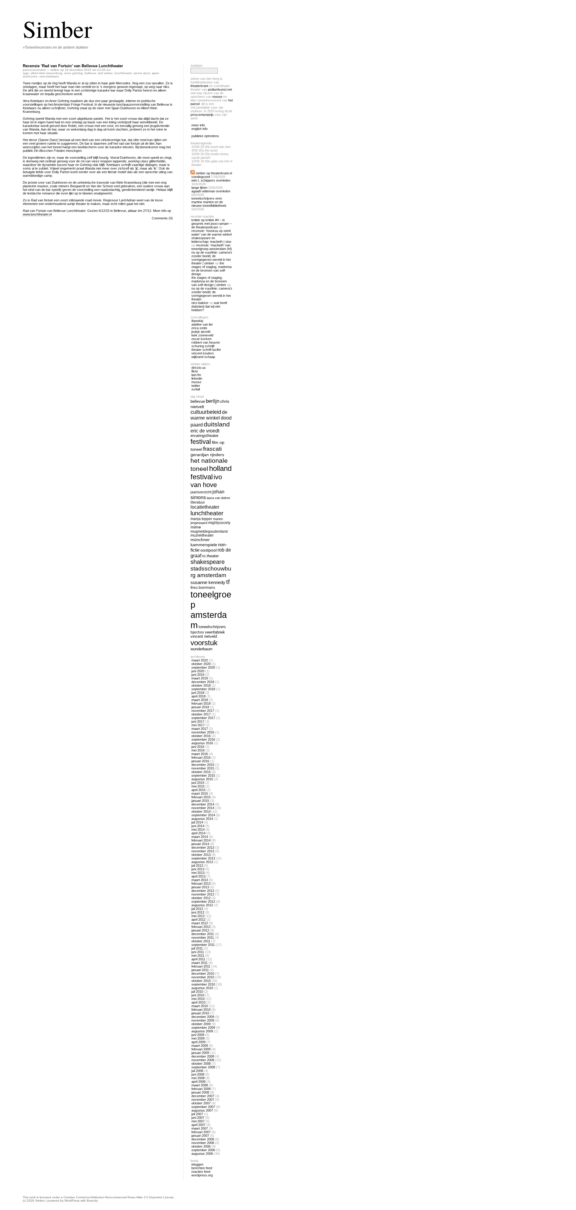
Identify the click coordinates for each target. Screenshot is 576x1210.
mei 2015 (198, 786)
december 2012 (202, 890)
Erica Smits (199, 328)
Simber (57, 28)
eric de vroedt (204, 430)
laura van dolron (218, 498)
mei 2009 (198, 1038)
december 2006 (202, 1139)
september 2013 (203, 858)
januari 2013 (200, 887)
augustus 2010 (202, 988)
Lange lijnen (199, 187)
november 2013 (202, 851)
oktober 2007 (201, 1103)
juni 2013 (197, 869)
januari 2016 (200, 761)
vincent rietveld (203, 636)
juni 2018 (197, 692)
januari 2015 (200, 800)
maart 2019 (199, 678)
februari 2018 (201, 703)
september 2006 (203, 1150)
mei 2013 (198, 872)
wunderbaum (201, 649)
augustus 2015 (202, 779)
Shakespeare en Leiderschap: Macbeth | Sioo (211, 239)
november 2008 (202, 1060)
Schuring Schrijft (202, 346)
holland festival (211, 472)
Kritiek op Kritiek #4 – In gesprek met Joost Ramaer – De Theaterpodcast (211, 223)
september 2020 (203, 667)
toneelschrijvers (212, 627)
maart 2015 (199, 793)
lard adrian (105, 73)
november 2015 (202, 768)
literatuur (197, 502)
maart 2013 (199, 880)
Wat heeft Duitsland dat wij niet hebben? (209, 306)
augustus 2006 (202, 1153)
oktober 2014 (201, 811)
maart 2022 (199, 660)
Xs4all (195, 389)
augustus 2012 (202, 905)
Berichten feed (201, 1168)
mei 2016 (198, 750)
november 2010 (202, 977)
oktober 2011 (200, 941)
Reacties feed (200, 1171)
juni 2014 (197, 826)
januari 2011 (200, 970)
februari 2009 (201, 1049)
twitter (195, 385)
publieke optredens (205, 136)
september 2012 (203, 901)
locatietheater (204, 507)
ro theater (210, 556)
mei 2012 (198, 916)
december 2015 (202, 764)
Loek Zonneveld (202, 335)
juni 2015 (197, 782)
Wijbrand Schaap (203, 357)
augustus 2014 (202, 818)
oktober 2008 (201, 1063)
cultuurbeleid (205, 412)
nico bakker (199, 303)
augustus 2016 (202, 743)
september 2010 (203, 984)
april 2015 (198, 790)
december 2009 (202, 1017)
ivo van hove (206, 481)
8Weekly (197, 321)
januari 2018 (200, 707)
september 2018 (203, 689)
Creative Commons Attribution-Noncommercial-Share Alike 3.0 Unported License (119, 1197)
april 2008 (198, 1081)
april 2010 (198, 1002)
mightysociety (219, 523)
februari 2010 (201, 1009)
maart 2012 (199, 923)
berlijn (212, 401)
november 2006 (202, 1143)
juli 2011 (197, 948)
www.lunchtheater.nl (37, 214)
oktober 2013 (201, 854)
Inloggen (197, 1164)
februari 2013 (201, 883)
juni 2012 (197, 912)
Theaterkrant (199, 86)
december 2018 (202, 682)
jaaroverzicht (201, 492)
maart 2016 (199, 754)
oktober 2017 (201, 714)
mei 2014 (198, 829)
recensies (39, 69)
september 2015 (203, 775)
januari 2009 (200, 1053)
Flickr (194, 371)
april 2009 (198, 1042)
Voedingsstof (200, 177)
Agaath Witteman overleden (210, 191)
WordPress (72, 1200)
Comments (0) (162, 218)
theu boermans (202, 587)
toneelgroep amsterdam (210, 609)
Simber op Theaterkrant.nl (214, 173)
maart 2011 (199, 963)
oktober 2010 (201, 981)
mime (195, 527)
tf (228, 582)
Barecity (92, 1200)
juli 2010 (197, 991)
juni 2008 (197, 1074)
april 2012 (198, 919)
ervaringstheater (204, 436)
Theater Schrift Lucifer (206, 349)
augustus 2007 (202, 1110)
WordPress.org (202, 1175)
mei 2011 (197, 955)
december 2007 (202, 1096)
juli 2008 (197, 1071)
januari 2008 (200, 1092)
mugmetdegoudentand (209, 531)
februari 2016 (201, 757)
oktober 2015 (201, 772)
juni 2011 (197, 952)
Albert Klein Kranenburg (46, 73)
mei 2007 (198, 1121)
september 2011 (203, 945)
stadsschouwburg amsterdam (210, 571)
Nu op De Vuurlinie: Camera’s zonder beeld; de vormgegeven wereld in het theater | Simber (211, 258)
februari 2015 (201, 797)
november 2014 (202, 808)
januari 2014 (200, 844)
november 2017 (202, 710)
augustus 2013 (202, 862)
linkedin (196, 378)
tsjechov (197, 632)
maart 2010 (199, 1006)
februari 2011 (200, 966)
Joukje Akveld (200, 331)
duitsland (217, 424)
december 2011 (202, 934)
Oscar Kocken (201, 339)
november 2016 (202, 732)
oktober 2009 (201, 1024)
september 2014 (203, 815)
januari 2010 (200, 1013)
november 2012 (202, 894)
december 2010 (202, 973)
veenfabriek (215, 632)
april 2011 (198, 959)
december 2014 (202, 804)
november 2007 (202, 1099)
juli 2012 (197, 909)
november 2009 (202, 1020)
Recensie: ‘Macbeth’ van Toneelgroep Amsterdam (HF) (211, 247)
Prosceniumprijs (202, 114)
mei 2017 (198, 725)
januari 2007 (200, 1135)
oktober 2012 (201, 898)
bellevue (90, 73)
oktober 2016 (201, 736)
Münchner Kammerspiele (203, 542)
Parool (27, 69)
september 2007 (203, 1107)
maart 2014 (199, 836)
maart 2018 (199, 700)
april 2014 (198, 833)
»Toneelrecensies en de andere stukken (55, 47)
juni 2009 (197, 1035)
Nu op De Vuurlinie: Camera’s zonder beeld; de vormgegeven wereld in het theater (211, 294)
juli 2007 (197, 1114)
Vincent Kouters (202, 353)
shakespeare (207, 561)
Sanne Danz (142, 73)
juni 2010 (197, 995)
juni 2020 (197, 671)
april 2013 (198, 876)
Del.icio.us (198, 367)
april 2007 (198, 1125)
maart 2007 (199, 1128)
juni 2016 (197, 746)
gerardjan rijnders (207, 454)
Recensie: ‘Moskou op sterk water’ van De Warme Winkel (211, 232)
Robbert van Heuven (205, 342)
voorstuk (204, 643)
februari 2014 (201, 840)
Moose (217, 96)
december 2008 (202, 1056)
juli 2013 (197, 865)
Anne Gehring (73, 73)
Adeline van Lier (202, 324)
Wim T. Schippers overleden (210, 180)
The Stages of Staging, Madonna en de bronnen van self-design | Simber (209, 281)
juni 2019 (197, 674)
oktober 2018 (201, 685)
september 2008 (203, 1067)
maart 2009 (199, 1045)
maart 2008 (199, 1085)
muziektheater (202, 535)
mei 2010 (198, 999)
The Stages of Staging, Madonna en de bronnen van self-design (211, 268)
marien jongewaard (206, 521)
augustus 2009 (202, 1031)
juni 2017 (197, 721)
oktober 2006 (201, 1146)
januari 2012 (200, 930)
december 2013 (202, 847)
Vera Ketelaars (49, 76)
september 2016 (203, 739)
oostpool (208, 550)
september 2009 (203, 1027)
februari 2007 (201, 1132)
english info (199, 129)
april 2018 (198, 696)
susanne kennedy (207, 582)
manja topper (201, 519)
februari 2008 (201, 1089)
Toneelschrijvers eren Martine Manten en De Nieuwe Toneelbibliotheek (208, 202)
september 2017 (203, 718)
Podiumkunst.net (220, 89)
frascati (212, 449)
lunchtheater (123, 73)
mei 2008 (198, 1078)
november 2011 (202, 937)
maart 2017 (199, 728)
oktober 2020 (201, 664)
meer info (198, 125)
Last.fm (196, 375)
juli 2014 (197, 822)
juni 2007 (197, 1117)
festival (200, 441)
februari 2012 (201, 927)
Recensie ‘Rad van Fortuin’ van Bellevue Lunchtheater (73, 66)
